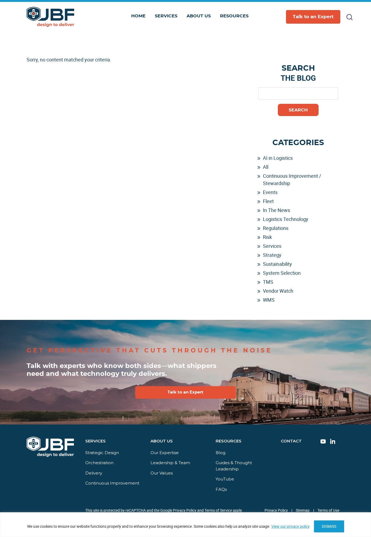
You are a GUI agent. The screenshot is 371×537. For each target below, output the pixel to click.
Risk (267, 237)
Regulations (275, 228)
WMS (269, 299)
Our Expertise (164, 452)
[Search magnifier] (334, 41)
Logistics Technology (285, 219)
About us (161, 441)
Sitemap (303, 510)
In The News (276, 210)
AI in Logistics (278, 158)
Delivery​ (93, 473)
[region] (185, 524)
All (265, 167)
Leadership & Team (170, 462)
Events (270, 192)
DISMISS (329, 526)
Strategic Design (102, 452)
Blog (220, 452)
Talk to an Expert (313, 16)
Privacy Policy (276, 510)
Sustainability (277, 264)
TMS (268, 282)
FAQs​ (221, 489)
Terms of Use (328, 510)
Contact (291, 441)
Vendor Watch (278, 291)
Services (272, 246)
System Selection (282, 273)
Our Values (161, 473)
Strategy (272, 255)
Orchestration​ (99, 462)
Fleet (268, 201)
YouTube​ (225, 479)
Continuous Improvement (112, 483)
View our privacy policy (290, 526)
